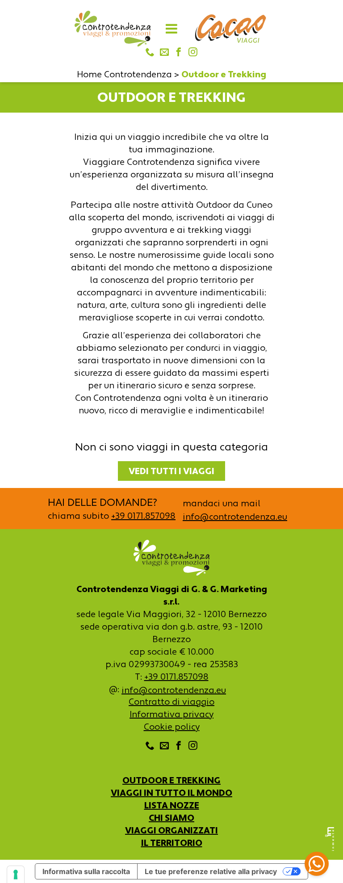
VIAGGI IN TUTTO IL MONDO (171, 792)
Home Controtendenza (124, 74)
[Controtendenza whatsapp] (317, 865)
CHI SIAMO (171, 817)
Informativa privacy (171, 714)
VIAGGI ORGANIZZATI (171, 830)
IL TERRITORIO (171, 842)
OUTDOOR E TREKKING (171, 780)
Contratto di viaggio (171, 701)
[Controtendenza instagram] (192, 52)
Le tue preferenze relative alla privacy (211, 871)
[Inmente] (329, 839)
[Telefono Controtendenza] (150, 52)
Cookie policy (172, 726)
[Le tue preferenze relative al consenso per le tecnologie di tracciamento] (15, 874)
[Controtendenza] (112, 28)
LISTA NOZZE (171, 805)
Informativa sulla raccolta (86, 871)
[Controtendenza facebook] (178, 52)
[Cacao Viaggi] (230, 28)
